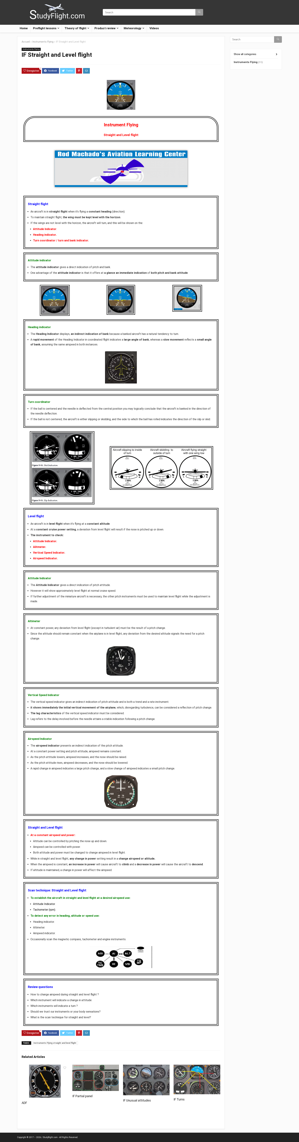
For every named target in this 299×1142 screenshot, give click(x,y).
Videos (154, 28)
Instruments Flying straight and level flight (54, 1043)
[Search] (199, 12)
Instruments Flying (42, 41)
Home (24, 28)
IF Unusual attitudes (137, 1100)
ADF (24, 1103)
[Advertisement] (256, 127)
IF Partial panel (82, 1096)
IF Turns (179, 1099)
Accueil (26, 41)
